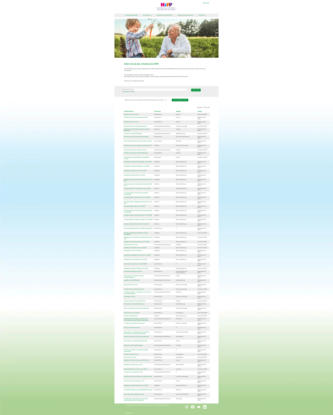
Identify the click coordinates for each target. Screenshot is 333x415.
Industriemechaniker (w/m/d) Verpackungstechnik (136, 336)
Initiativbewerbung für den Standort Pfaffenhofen (136, 153)
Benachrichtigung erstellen (180, 100)
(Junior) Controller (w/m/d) (130, 284)
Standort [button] (200, 111)
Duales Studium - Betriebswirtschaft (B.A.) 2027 (135, 341)
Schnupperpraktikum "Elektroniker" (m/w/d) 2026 (136, 224)
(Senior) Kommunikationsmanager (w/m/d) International (138, 141)
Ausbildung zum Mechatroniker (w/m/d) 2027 (135, 170)
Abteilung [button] (178, 111)
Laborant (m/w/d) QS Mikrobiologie (133, 133)
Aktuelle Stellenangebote (131, 15)
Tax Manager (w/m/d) (129, 296)
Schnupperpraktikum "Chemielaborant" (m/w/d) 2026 (137, 188)
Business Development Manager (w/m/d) (134, 381)
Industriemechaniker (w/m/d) (131, 354)
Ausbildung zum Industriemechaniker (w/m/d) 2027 (136, 166)
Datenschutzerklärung (139, 405)
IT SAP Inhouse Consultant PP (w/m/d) (133, 372)
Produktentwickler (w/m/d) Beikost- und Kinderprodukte (138, 376)
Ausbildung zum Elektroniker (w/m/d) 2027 (134, 175)
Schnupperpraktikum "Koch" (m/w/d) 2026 (134, 206)
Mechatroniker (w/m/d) (130, 357)
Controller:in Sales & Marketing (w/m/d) (134, 289)
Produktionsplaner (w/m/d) (130, 244)
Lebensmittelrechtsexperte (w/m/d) (133, 271)
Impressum (150, 405)
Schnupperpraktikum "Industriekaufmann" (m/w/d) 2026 (138, 215)
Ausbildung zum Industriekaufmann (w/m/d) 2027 (136, 385)
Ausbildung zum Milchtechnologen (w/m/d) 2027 (136, 268)
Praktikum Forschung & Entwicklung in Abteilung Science (138, 145)
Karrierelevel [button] (157, 111)
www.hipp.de (129, 405)
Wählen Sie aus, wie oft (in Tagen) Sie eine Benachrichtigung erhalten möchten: (144, 100)
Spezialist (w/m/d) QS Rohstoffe (132, 280)
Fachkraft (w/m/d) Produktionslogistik (133, 345)
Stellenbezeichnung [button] (128, 111)
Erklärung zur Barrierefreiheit (162, 405)
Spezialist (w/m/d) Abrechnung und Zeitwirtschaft (136, 360)
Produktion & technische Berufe (164, 15)
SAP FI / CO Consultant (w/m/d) (132, 327)
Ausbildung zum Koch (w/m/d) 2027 (133, 250)
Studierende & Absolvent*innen (185, 15)
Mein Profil (206, 3)
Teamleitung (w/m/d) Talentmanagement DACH (136, 117)
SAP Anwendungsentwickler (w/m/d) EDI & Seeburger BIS (138, 228)
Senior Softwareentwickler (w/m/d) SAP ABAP (135, 264)
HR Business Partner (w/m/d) (131, 114)
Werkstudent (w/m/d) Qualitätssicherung (134, 304)
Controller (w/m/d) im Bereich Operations (134, 323)
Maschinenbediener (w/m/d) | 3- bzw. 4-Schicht (135, 369)
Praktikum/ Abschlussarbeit (130, 315)
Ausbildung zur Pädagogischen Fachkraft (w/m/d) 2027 (137, 255)
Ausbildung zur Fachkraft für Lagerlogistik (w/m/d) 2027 (138, 161)
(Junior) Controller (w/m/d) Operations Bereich (135, 126)
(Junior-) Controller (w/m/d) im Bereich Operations (136, 308)
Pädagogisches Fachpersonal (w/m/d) (133, 364)
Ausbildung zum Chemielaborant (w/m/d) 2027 (135, 259)
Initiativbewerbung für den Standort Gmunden (135, 149)
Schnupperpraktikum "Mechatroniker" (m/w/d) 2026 (137, 197)
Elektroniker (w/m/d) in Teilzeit (131, 312)
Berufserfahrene (147, 15)
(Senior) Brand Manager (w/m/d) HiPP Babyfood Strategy (138, 389)
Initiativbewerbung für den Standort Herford (135, 301)
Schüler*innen (202, 15)
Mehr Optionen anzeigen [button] (128, 91)
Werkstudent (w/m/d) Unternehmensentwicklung (136, 136)
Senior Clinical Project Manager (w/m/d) (134, 394)
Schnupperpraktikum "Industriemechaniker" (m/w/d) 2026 (138, 219)
